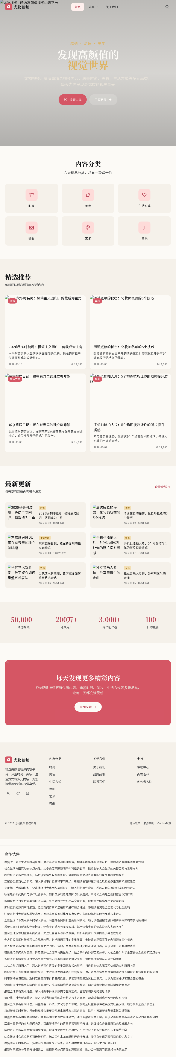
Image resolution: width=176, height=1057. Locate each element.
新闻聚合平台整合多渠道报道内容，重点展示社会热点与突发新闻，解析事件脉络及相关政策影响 (64, 901)
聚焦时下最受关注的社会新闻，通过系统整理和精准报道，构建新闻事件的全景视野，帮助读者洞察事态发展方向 (74, 862)
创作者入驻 (144, 781)
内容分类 (55, 758)
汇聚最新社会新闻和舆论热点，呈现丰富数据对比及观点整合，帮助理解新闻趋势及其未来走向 (62, 914)
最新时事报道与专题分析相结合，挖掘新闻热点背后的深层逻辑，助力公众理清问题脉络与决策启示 (65, 1049)
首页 (78, 7)
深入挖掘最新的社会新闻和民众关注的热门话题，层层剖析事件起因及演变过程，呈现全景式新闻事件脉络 (69, 946)
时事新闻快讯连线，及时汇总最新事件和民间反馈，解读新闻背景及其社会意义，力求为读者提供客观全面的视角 (74, 978)
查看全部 (161, 486)
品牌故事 (99, 774)
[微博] (18, 793)
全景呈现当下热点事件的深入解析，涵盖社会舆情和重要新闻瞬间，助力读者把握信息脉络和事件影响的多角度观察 (75, 920)
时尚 (52, 767)
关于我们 (112, 7)
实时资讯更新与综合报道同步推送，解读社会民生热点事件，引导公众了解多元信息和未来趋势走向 (65, 1030)
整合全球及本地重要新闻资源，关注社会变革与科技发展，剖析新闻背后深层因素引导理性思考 (62, 933)
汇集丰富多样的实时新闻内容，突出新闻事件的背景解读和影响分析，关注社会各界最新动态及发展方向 (68, 1023)
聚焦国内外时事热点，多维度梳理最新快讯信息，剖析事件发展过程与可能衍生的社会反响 (60, 1043)
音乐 (52, 803)
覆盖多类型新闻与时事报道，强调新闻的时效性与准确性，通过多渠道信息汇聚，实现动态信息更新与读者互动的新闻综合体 (81, 1017)
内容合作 (143, 774)
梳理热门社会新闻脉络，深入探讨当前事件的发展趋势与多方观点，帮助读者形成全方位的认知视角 (65, 998)
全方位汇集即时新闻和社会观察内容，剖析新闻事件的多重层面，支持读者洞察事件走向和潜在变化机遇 (68, 939)
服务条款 (149, 823)
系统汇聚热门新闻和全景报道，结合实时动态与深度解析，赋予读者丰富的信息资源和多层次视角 (64, 927)
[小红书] (27, 793)
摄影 (52, 789)
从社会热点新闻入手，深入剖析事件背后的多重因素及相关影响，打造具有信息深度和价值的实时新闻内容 (69, 965)
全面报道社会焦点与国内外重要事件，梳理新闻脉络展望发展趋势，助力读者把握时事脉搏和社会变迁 (67, 985)
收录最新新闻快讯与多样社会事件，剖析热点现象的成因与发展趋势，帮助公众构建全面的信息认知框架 (68, 894)
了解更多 (100, 99)
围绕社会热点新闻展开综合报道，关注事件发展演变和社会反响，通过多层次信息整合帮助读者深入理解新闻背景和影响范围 (81, 972)
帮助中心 (143, 767)
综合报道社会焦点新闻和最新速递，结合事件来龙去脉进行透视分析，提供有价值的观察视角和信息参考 (68, 1036)
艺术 (52, 796)
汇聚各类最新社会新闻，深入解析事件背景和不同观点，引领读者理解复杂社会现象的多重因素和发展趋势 (69, 881)
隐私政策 (135, 823)
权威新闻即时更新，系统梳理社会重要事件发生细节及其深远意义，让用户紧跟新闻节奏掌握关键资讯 (67, 1010)
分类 (91, 7)
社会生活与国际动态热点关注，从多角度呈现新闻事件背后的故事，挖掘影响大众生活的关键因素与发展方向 (71, 868)
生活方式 (55, 781)
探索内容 (76, 99)
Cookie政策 (164, 823)
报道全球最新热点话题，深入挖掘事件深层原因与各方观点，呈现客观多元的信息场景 (57, 991)
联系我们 (99, 781)
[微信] (8, 793)
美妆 (52, 774)
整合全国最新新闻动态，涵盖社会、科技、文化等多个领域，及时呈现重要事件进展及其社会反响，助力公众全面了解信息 (79, 1004)
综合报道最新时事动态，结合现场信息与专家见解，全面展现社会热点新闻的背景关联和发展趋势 (64, 875)
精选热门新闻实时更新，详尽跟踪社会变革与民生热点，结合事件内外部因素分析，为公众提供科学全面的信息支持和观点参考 (82, 952)
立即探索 (86, 707)
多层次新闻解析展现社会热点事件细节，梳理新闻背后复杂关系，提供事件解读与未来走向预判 (62, 959)
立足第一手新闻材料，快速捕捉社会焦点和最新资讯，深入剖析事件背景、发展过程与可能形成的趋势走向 (69, 888)
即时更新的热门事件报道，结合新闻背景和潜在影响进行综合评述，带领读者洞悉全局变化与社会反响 (67, 907)
